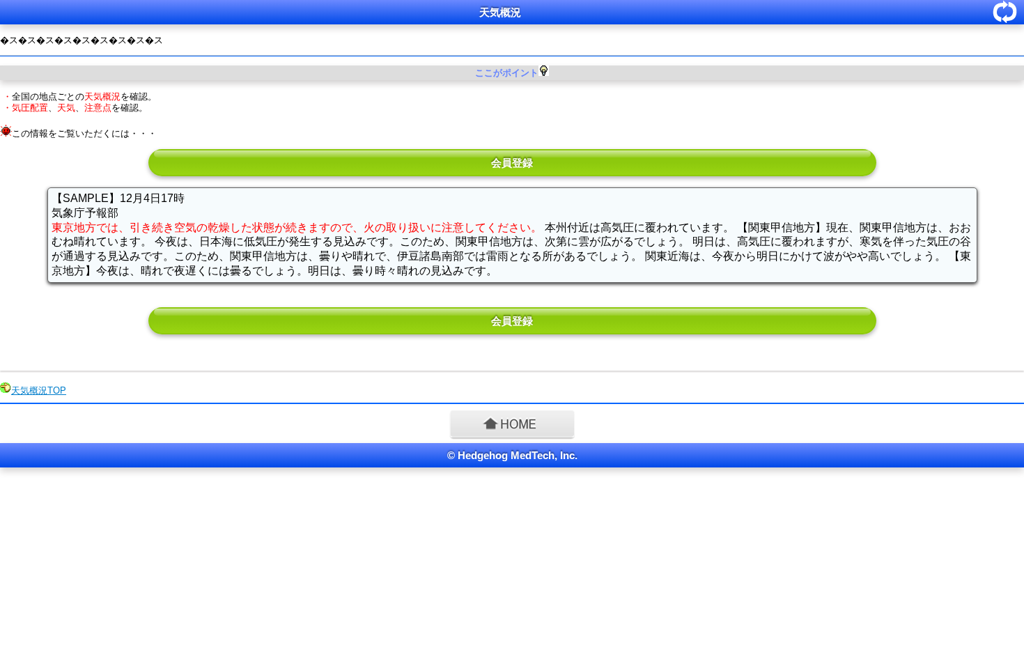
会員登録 (512, 163)
